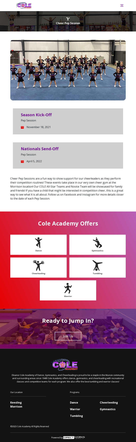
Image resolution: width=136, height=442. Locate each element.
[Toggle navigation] (122, 5)
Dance (38, 250)
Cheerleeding (109, 402)
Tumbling (97, 273)
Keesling (16, 402)
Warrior (68, 296)
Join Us (68, 336)
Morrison (16, 406)
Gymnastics (97, 250)
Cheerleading (38, 273)
